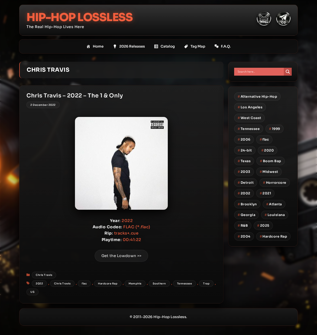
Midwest (269, 172)
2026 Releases (132, 46)
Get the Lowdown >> (121, 255)
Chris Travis (44, 275)
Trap (206, 283)
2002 (244, 193)
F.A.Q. (226, 46)
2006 (244, 139)
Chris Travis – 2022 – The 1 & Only (74, 95)
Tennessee (184, 283)
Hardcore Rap (107, 283)
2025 (263, 225)
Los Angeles (250, 107)
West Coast (249, 118)
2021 (265, 193)
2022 (39, 283)
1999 (274, 129)
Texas (244, 161)
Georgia (246, 215)
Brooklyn (247, 204)
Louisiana (275, 215)
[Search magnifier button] (288, 72)
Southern (159, 283)
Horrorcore (274, 182)
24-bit (245, 150)
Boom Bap (270, 161)
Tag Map (198, 46)
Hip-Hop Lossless (79, 17)
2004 (244, 236)
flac (84, 283)
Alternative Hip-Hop (257, 96)
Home (98, 46)
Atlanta (274, 204)
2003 (244, 172)
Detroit (246, 182)
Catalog (168, 46)
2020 (267, 150)
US (32, 291)
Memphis (135, 283)
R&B (243, 225)
